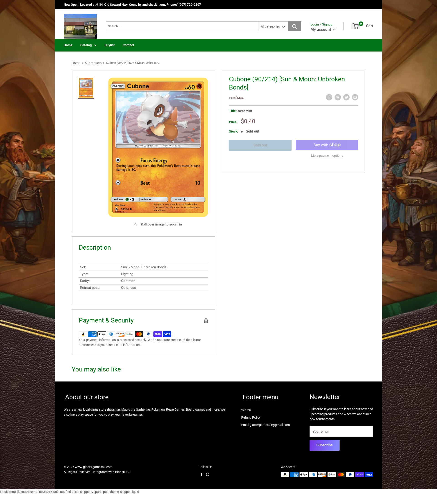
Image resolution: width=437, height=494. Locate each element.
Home (68, 45)
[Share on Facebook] (329, 97)
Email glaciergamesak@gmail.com (265, 425)
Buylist (110, 45)
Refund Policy (251, 417)
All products (93, 63)
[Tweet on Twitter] (346, 97)
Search (246, 410)
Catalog (86, 45)
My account (321, 29)
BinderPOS (122, 472)
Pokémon (236, 98)
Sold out (260, 145)
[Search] (294, 26)
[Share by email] (355, 97)
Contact (128, 45)
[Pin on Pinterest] (338, 97)
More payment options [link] (327, 155)
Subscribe (324, 445)
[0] (355, 26)
